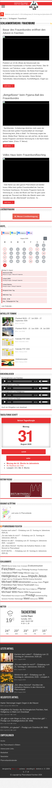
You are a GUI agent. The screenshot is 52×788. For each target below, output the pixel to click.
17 (5, 257)
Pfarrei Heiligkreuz (31, 589)
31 (5, 265)
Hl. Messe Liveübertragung (26, 216)
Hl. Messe (23, 576)
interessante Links (7, 749)
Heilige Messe (24, 573)
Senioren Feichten (8, 599)
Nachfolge (34, 582)
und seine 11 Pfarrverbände (21, 513)
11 (11, 253)
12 (18, 253)
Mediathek (38, 579)
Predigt (30, 595)
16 (44, 253)
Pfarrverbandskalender (9, 760)
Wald (14, 233)
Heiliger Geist (34, 573)
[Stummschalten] (40, 381)
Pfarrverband (6, 596)
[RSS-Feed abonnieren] (51, 24)
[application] (26, 381)
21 (31, 257)
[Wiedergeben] (5, 381)
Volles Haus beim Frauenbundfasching (24, 154)
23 (44, 257)
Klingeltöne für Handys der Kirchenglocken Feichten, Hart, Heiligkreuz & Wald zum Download (24, 711)
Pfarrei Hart (21, 589)
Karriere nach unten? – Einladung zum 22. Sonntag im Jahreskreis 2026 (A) (31, 655)
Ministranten (24, 582)
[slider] (22, 381)
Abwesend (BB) (7, 272)
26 (18, 261)
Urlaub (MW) (7, 278)
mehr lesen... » (8, 86)
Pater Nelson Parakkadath (23, 585)
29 (37, 261)
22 (37, 257)
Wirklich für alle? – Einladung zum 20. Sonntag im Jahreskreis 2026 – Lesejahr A (31, 676)
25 (11, 261)
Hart (31, 233)
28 (31, 261)
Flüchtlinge (33, 570)
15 (37, 253)
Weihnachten (34, 599)
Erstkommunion (35, 566)
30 (44, 261)
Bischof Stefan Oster (14, 566)
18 (11, 257)
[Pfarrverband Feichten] (26, 5)
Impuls (33, 576)
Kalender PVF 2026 (22, 339)
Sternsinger (19, 599)
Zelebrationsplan (21, 359)
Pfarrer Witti (23, 592)
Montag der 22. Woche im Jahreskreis (23, 463)
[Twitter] (28, 771)
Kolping (31, 579)
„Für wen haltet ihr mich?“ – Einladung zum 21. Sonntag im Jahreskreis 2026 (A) (32, 665)
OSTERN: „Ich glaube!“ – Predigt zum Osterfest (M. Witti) (24, 727)
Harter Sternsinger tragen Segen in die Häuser (19, 703)
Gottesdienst (7, 573)
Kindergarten (17, 579)
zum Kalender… (7, 306)
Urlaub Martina (7, 284)
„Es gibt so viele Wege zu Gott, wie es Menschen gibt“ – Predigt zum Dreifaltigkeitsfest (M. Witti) (24, 719)
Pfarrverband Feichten (12, 526)
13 (24, 253)
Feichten (6, 233)
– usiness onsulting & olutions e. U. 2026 (31, 769)
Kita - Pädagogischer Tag (10, 301)
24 (5, 261)
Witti (40, 598)
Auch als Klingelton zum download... (15, 407)
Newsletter (4, 756)
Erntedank (24, 566)
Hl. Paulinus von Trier (15, 465)
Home (4, 18)
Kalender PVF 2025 (22, 349)
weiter (28, 458)
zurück (23, 452)
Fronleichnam (43, 570)
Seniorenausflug (41, 596)
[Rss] (24, 771)
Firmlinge (18, 569)
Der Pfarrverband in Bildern (10, 745)
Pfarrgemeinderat (35, 592)
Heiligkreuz (23, 233)
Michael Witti (10, 581)
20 (24, 257)
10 (5, 253)
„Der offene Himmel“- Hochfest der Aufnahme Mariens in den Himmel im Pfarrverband (29, 687)
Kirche (25, 579)
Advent (4, 566)
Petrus (37, 585)
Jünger (4, 579)
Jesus (42, 576)
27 (24, 261)
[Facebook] (26, 771)
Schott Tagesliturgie (26, 420)
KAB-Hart (10, 579)
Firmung (25, 569)
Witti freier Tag (7, 295)
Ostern (40, 582)
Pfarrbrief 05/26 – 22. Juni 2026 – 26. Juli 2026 (32, 328)
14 (31, 253)
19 (18, 257)
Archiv (3, 741)
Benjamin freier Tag (9, 290)
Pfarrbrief (9, 588)
